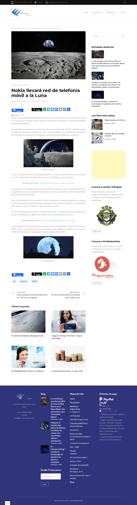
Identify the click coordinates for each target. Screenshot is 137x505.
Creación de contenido (79, 465)
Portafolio (97, 12)
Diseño (73, 451)
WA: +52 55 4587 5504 (23, 2)
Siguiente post (65, 295)
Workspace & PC (76, 472)
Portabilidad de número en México (27, 371)
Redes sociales (76, 434)
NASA (34, 281)
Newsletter (74, 430)
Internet (35, 101)
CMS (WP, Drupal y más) (79, 419)
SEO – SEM (74, 447)
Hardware (74, 469)
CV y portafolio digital (78, 457)
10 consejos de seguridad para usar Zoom (57, 220)
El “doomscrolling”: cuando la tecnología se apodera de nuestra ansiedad (106, 104)
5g (14, 281)
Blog (123, 12)
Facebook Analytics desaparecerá (27, 336)
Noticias (45, 101)
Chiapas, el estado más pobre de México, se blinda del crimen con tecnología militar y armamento (106, 84)
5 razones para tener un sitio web (67, 371)
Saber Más (96, 231)
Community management (79, 443)
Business (14, 101)
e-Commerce (75, 412)
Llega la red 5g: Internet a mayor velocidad (57, 183)
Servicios (110, 12)
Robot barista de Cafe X (115, 120)
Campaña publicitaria (79, 423)
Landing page (75, 416)
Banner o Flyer (75, 461)
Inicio (85, 12)
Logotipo (73, 453)
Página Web (75, 409)
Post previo (32, 295)
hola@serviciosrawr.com (58, 2)
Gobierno (25, 101)
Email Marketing (76, 426)
